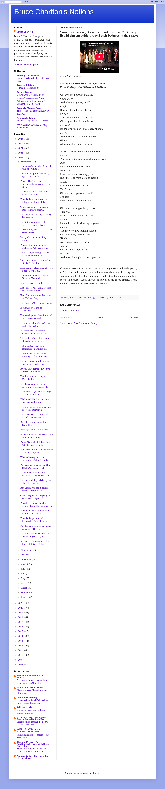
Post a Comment (71, 310)
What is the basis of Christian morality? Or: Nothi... (34, 512)
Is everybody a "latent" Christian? (31, 309)
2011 (21, 650)
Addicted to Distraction (29, 729)
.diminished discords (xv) (28, 87)
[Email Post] (120, 297)
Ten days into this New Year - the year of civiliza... (36, 167)
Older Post (133, 317)
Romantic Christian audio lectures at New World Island (35, 474)
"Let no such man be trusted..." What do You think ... (35, 277)
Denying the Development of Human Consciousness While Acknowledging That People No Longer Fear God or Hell (32, 99)
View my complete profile (27, 64)
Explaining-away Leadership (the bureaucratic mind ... (36, 436)
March (24, 587)
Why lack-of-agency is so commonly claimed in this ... (35, 459)
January (25, 597)
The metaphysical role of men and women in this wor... (35, 362)
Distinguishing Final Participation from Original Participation (32, 701)
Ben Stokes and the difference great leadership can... (34, 489)
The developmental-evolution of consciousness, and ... (36, 317)
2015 (21, 631)
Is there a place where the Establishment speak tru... (33, 332)
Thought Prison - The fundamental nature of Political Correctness (33, 744)
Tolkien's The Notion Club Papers (30, 676)
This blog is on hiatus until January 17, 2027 (33, 112)
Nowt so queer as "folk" (31, 283)
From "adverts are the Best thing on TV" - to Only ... (36, 297)
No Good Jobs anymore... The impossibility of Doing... (34, 542)
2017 (21, 621)
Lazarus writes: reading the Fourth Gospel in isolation (31, 718)
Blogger (95, 772)
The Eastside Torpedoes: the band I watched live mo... (34, 416)
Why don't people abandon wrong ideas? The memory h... (36, 504)
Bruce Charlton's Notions (54, 12)
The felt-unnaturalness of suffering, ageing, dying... (33, 223)
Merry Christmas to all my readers (33, 239)
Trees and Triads (25, 85)
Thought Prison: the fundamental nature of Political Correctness (32, 750)
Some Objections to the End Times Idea (33, 79)
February (25, 592)
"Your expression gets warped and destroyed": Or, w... (34, 535)
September (26, 559)
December (26, 161)
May (23, 578)
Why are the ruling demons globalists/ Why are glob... (34, 246)
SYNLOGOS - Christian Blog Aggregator (32, 126)
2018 (21, 617)
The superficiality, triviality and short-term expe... (35, 481)
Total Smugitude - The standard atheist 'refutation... (35, 261)
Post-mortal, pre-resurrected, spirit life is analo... (34, 175)
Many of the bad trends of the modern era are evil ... (34, 193)
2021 (21, 603)
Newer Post (66, 317)
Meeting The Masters (28, 75)
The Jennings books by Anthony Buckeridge (35, 216)
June (23, 573)
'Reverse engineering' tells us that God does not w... (34, 254)
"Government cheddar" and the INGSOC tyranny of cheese (35, 466)
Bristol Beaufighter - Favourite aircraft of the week (35, 370)
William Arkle (24, 707)
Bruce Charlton (25, 31)
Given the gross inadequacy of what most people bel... (35, 497)
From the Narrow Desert (29, 108)
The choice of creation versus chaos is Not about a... (34, 339)
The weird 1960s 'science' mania (36, 303)
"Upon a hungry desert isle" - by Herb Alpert (36, 231)
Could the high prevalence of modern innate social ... (34, 208)
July (23, 568)
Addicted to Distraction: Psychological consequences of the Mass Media (33, 734)
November (26, 549)
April (24, 583)
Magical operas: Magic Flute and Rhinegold (32, 691)
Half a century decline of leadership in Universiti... (33, 347)
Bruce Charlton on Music (30, 687)
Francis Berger (24, 92)
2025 (21, 143)
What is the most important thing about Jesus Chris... (33, 200)
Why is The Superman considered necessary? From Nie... (35, 183)
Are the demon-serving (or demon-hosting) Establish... (34, 385)
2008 (21, 664)
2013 (21, 640)
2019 (21, 612)
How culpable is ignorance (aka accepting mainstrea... (35, 408)
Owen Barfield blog (27, 697)
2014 (21, 636)
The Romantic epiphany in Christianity (33, 378)
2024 (21, 148)
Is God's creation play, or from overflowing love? (31, 711)
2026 (21, 138)
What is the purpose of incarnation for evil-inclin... (34, 520)
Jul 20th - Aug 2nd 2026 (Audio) (32, 120)
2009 (21, 659)
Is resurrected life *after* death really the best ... (35, 324)
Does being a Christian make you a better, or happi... (36, 269)
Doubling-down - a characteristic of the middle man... (36, 289)
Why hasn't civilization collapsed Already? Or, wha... (36, 451)
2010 (21, 655)
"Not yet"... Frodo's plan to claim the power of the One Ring (32, 681)
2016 (21, 626)
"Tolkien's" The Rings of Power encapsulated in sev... (35, 400)
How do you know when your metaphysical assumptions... (35, 355)
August (25, 564)
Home (100, 317)
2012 (21, 645)
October (25, 554)
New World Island (26, 118)
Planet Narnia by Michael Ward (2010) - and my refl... (35, 443)
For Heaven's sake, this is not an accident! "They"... (36, 527)
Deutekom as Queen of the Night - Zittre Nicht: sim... (36, 393)
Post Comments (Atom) (85, 323)
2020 (21, 607)
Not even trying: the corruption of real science (33, 757)
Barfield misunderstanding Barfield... (33, 423)
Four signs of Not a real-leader (35, 429)
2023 (21, 152)
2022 (21, 157)
